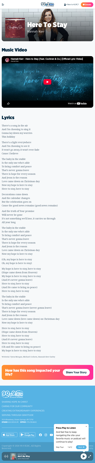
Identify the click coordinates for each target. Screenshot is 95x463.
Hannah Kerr (35, 31)
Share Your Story (76, 372)
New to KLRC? (73, 4)
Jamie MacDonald (23, 458)
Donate (88, 4)
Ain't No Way (24, 456)
